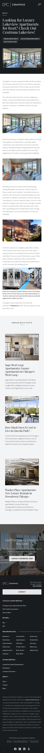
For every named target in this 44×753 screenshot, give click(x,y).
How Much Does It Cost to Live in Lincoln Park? (20, 429)
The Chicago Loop (10, 42)
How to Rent (7, 612)
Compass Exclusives (9, 671)
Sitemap (9, 741)
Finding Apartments (11, 39)
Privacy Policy (34, 741)
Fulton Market (7, 643)
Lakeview (5, 654)
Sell (4, 626)
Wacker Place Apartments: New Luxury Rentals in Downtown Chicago (20, 493)
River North (20, 650)
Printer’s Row (20, 647)
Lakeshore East (7, 650)
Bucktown (6, 636)
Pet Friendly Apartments (10, 609)
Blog (4, 688)
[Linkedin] (24, 748)
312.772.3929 (37, 586)
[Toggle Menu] (40, 4)
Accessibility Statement (21, 741)
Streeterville (34, 640)
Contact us (14, 305)
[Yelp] (29, 748)
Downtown (6, 640)
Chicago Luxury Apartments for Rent (14, 605)
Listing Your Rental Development (13, 664)
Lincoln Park (20, 636)
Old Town (19, 643)
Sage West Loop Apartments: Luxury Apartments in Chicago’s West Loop (20, 370)
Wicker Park (34, 650)
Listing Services (9, 660)
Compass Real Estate (32, 700)
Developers (6, 668)
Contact (22, 592)
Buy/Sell (6, 618)
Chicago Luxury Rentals (12, 601)
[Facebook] (15, 748)
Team (4, 681)
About (5, 676)
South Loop (33, 636)
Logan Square (20, 640)
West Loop (33, 647)
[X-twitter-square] (19, 748)
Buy (4, 622)
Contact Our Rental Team (22, 558)
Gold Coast (6, 647)
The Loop (33, 643)
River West (19, 654)
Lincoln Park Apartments (30, 39)
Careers (5, 685)
